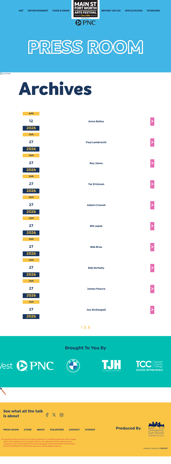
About (41, 429)
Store (28, 429)
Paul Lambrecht (96, 142)
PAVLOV (164, 448)
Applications (134, 10)
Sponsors (153, 10)
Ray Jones (96, 163)
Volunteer (57, 429)
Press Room (11, 429)
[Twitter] (54, 415)
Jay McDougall (96, 310)
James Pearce (96, 289)
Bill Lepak (96, 226)
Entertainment (38, 10)
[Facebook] (47, 415)
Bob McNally (96, 268)
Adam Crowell (96, 205)
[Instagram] (61, 415)
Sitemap (90, 429)
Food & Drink (61, 10)
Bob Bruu (96, 247)
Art (21, 10)
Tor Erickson (96, 184)
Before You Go (111, 10)
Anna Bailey (96, 121)
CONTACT (74, 429)
